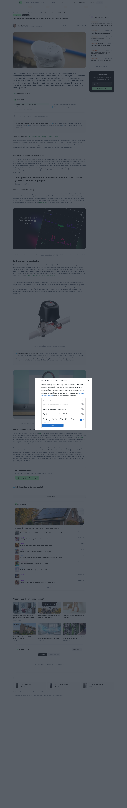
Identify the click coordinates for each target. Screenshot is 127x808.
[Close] (89, 381)
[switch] (82, 404)
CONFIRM (53, 425)
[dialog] (63, 404)
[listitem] (63, 401)
